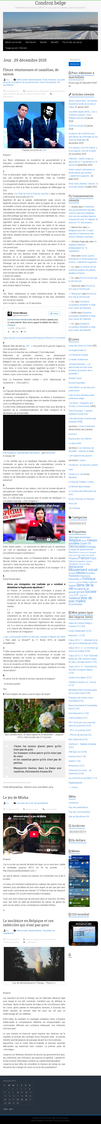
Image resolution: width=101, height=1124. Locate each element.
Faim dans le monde (85, 555)
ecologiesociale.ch (77, 350)
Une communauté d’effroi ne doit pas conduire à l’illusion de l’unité (34, 637)
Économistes (75, 604)
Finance (73, 558)
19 (26, 1096)
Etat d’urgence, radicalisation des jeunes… (22, 453)
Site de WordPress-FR (79, 816)
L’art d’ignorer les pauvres (80, 455)
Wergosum (76, 293)
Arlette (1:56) (74, 761)
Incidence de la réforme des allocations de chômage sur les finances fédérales (83, 136)
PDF (31, 197)
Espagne (92, 552)
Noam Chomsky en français (81, 499)
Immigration (80, 561)
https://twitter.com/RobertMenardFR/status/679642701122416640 (34, 338)
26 (26, 1100)
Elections (73, 552)
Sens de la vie (21, 94)
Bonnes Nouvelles (77, 383)
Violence (29, 94)
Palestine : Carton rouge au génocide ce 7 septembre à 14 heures (83, 161)
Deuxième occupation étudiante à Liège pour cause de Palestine (82, 304)
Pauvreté (74, 579)
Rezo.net (73, 503)
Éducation (29, 809)
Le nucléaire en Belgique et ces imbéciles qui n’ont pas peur (28, 922)
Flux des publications (78, 807)
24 (18, 1100)
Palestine (74, 575)
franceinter (50, 453)
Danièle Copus (75, 378)
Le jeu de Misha (15, 797)
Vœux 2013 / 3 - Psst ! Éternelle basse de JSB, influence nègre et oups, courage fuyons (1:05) (83, 658)
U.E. (76, 594)
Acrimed (72, 434)
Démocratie (29, 91)
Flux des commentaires (79, 812)
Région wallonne (90, 582)
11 (22, 1092)
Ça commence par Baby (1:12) (83, 778)
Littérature (81, 564)
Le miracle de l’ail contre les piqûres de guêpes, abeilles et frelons (82, 270)
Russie (80, 582)
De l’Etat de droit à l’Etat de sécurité (31, 193)
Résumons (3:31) (76, 765)
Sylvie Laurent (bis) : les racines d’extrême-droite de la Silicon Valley (83, 104)
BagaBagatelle (75, 782)
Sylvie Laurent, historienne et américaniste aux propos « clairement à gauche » (82, 172)
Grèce (71, 561)
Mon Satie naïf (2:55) (78, 739)
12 (26, 1092)
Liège (88, 564)
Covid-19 (85, 543)
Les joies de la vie (25, 803)
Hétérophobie (43, 91)
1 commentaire (31, 942)
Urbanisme (83, 595)
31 (18, 1103)
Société (90, 592)
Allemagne (29, 939)
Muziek (43, 42)
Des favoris (31, 42)
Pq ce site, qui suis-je (72, 42)
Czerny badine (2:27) (78, 718)
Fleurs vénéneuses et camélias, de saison (31, 71)
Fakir (71, 469)
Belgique (37, 939)
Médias (80, 573)
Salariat (72, 585)
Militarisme (53, 91)
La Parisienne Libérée (78, 355)
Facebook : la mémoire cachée (83, 465)
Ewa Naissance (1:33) (79, 713)
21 (5, 1100)
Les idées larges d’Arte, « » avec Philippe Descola (83, 114)
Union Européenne (48, 82)
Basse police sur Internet (80, 438)
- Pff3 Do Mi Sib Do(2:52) (80, 735)
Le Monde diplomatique (79, 486)
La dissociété (75, 443)
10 (18, 1092)
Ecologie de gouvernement (81, 549)
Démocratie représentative (29, 79)
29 (9, 1103)
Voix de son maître (39, 94)
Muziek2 (55, 42)
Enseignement (84, 552)
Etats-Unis (73, 555)
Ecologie (91, 546)
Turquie (71, 595)
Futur (42, 939)
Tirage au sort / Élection (16, 48)
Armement (85, 537)
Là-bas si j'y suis (76, 474)
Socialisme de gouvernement (25, 82)
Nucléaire (15, 942)
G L (7, 79)
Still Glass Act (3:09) (78, 752)
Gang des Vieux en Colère (80, 345)
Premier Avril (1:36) (77, 756)
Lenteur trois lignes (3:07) (80, 677)
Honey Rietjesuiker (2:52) (80, 631)
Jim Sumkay (74, 508)
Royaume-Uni (73, 582)
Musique (72, 573)
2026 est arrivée (76, 126)
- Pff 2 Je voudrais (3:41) (80, 730)
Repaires (73, 477)
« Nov (5, 1109)
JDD (44, 150)
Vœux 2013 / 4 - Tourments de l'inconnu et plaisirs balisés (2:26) (83, 669)
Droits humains (49, 79)
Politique (88, 579)
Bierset (84, 541)
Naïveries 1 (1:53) (77, 635)
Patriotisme (12, 94)
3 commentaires (51, 809)
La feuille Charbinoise (78, 359)
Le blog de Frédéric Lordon (81, 482)
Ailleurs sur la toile (13, 42)
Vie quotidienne (41, 803)
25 (22, 1100)
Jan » (11, 1109)
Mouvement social (83, 570)
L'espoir (81, 460)
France (36, 91)
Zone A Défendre (87, 426)
